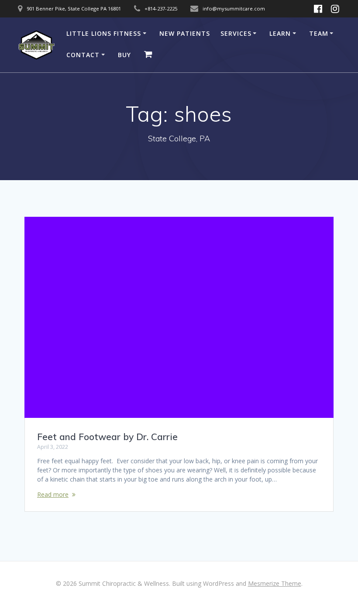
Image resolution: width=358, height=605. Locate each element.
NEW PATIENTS (184, 33)
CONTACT (83, 55)
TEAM (318, 33)
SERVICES (235, 33)
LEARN (280, 33)
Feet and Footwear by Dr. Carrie (107, 436)
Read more (53, 494)
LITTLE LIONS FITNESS (103, 33)
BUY (124, 55)
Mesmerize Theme (274, 583)
